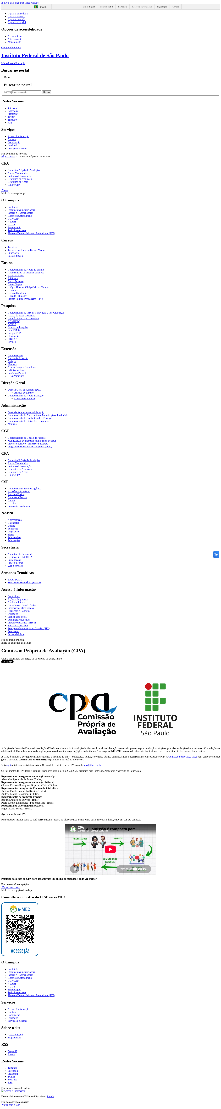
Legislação (162, 6)
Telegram (12, 1067)
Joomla (50, 1096)
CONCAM (13, 218)
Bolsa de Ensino (16, 494)
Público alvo (14, 537)
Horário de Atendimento (20, 215)
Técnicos (12, 247)
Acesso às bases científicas (21, 315)
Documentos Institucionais (21, 210)
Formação (13, 528)
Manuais (12, 364)
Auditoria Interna (16, 602)
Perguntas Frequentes (19, 619)
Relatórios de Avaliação (20, 179)
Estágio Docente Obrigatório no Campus (28, 287)
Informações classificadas (21, 608)
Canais (175, 6)
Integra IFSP (14, 333)
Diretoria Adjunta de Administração (26, 412)
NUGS (11, 224)
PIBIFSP (12, 339)
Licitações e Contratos (19, 611)
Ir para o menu (16, 16)
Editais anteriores (16, 370)
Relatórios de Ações (18, 181)
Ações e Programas (18, 599)
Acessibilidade (15, 36)
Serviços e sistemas (17, 148)
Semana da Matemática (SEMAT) (25, 582)
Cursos (11, 500)
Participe (122, 6)
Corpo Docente (15, 281)
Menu (4, 190)
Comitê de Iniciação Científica (23, 318)
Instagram (13, 1073)
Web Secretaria (15, 565)
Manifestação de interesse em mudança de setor (32, 440)
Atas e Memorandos (18, 173)
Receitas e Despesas (18, 625)
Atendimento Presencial (20, 554)
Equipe (11, 525)
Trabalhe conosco (17, 230)
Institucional (14, 596)
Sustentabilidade (16, 634)
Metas (11, 534)
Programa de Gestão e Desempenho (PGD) (30, 446)
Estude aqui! (14, 227)
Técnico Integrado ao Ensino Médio (26, 250)
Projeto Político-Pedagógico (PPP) (25, 298)
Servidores (13, 631)
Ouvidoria (13, 145)
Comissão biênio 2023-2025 (183, 756)
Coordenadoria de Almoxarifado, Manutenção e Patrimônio (38, 415)
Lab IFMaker (14, 330)
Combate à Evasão (17, 497)
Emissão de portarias (24, 398)
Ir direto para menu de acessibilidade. (20, 2)
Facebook (13, 1070)
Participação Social (17, 616)
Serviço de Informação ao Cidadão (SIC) (29, 628)
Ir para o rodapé (17, 22)
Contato (12, 139)
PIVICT (12, 341)
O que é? (12, 1051)
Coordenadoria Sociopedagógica (24, 488)
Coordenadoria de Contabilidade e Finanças (30, 418)
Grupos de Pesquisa (18, 327)
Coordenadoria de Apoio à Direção (26, 395)
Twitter (11, 1076)
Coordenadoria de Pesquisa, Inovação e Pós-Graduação (36, 312)
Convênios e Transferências (22, 605)
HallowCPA (14, 184)
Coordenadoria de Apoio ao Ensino (26, 269)
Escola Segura (15, 284)
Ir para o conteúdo (18, 13)
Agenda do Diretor (23, 392)
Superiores (13, 253)
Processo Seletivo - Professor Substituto (28, 443)
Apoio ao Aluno (16, 275)
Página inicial (8, 156)
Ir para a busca (16, 19)
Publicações (14, 540)
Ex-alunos (13, 290)
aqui (8, 765)
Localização (14, 142)
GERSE (12, 324)
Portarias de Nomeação (19, 176)
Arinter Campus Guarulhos (21, 367)
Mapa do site (14, 42)
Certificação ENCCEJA (20, 557)
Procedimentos (15, 562)
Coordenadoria (15, 355)
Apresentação (15, 519)
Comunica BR (106, 6)
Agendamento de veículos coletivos (26, 272)
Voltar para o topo (10, 887)
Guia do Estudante (17, 296)
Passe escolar (14, 560)
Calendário (13, 522)
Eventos (12, 503)
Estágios (12, 361)
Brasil (43, 7)
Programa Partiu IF (17, 373)
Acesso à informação (142, 6)
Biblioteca (13, 278)
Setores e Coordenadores (20, 212)
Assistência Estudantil (19, 491)
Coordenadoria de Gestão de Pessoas (26, 437)
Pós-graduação (15, 255)
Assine (11, 1054)
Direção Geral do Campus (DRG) (25, 389)
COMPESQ (14, 321)
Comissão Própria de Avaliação (24, 170)
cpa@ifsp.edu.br (92, 765)
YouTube (12, 1079)
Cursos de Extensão (18, 358)
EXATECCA (15, 579)
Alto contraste (15, 39)
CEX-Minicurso (16, 376)
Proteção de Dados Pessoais (22, 622)
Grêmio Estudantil (17, 293)
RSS (10, 1082)
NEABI (12, 221)
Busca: (7, 92)
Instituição (13, 207)
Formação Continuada (19, 506)
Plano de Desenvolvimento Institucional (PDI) (31, 233)
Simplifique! (89, 6)
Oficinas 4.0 (14, 336)
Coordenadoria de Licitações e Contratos (28, 421)
